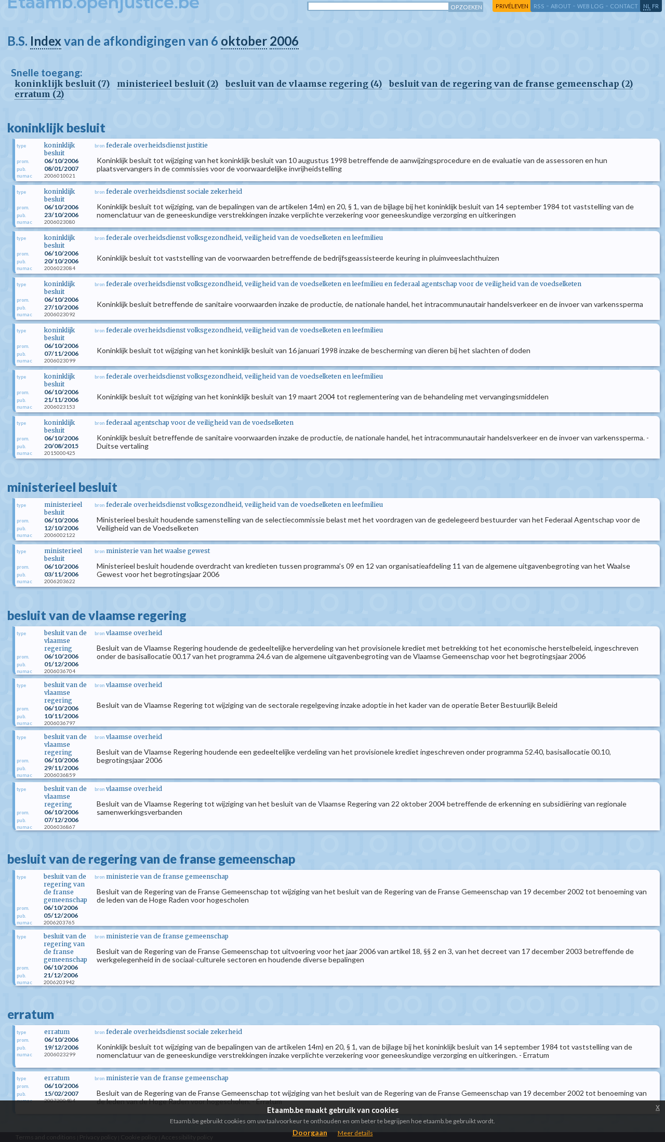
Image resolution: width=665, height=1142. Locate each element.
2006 (284, 40)
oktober (244, 40)
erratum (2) (39, 94)
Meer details (355, 1133)
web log (590, 6)
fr (655, 6)
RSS (539, 6)
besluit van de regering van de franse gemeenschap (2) (511, 83)
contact (624, 6)
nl (646, 6)
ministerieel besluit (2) (167, 83)
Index (45, 40)
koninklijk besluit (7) (62, 83)
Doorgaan (309, 1132)
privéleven (512, 6)
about (561, 6)
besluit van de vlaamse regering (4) (303, 83)
